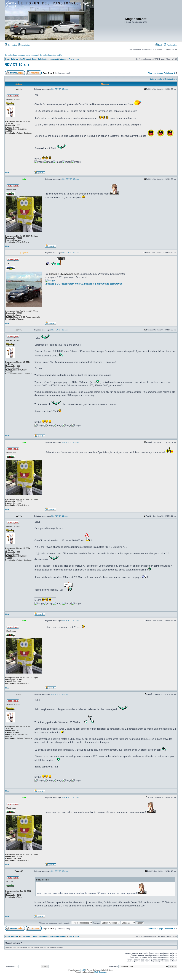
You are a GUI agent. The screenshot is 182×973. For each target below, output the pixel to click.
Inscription (25, 45)
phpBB (82, 970)
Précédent (168, 73)
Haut (7, 172)
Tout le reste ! (74, 59)
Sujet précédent (157, 79)
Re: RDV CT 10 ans (59, 89)
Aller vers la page (156, 73)
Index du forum (11, 59)
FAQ (160, 45)
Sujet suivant (170, 79)
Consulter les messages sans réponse (21, 55)
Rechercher (171, 45)
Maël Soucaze (100, 972)
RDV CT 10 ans (17, 64)
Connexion (12, 45)
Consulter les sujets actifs (50, 55)
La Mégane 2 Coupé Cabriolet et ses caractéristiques (43, 59)
